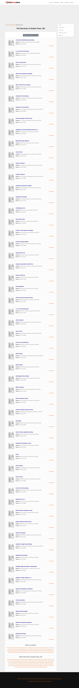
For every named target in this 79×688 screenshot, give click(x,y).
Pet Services (56, 2)
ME (25, 650)
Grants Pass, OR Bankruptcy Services (29, 659)
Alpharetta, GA (10, 650)
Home (51, 2)
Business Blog (50, 652)
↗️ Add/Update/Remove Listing (31, 35)
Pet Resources (35, 678)
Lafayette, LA (16, 650)
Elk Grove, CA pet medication (13, 647)
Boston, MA (22, 650)
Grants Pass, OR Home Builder (36, 665)
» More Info (51, 45)
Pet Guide (61, 30)
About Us (61, 35)
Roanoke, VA (26, 652)
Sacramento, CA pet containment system (28, 647)
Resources (67, 2)
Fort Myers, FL (31, 649)
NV (14, 652)
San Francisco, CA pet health (42, 647)
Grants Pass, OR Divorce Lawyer (36, 664)
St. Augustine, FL (49, 649)
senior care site (44, 652)
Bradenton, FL (25, 649)
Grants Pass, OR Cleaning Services (14, 659)
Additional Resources (44, 678)
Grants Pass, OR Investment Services (31, 662)
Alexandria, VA (20, 652)
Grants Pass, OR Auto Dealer (22, 661)
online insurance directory (35, 652)
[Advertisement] (39, 14)
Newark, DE (19, 649)
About (72, 2)
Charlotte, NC (36, 650)
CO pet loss (14, 649)
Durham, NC (42, 650)
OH (16, 652)
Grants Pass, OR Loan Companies (25, 667)
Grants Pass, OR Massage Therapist (40, 667)
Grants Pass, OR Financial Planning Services (21, 665)
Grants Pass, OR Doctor (18, 662)
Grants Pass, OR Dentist (42, 659)
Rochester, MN (30, 650)
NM (12, 652)
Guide (62, 2)
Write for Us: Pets (63, 32)
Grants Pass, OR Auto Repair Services (36, 661)
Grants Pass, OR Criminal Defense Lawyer (20, 664)
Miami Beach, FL (38, 649)
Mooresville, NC (48, 650)
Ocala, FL (43, 649)
